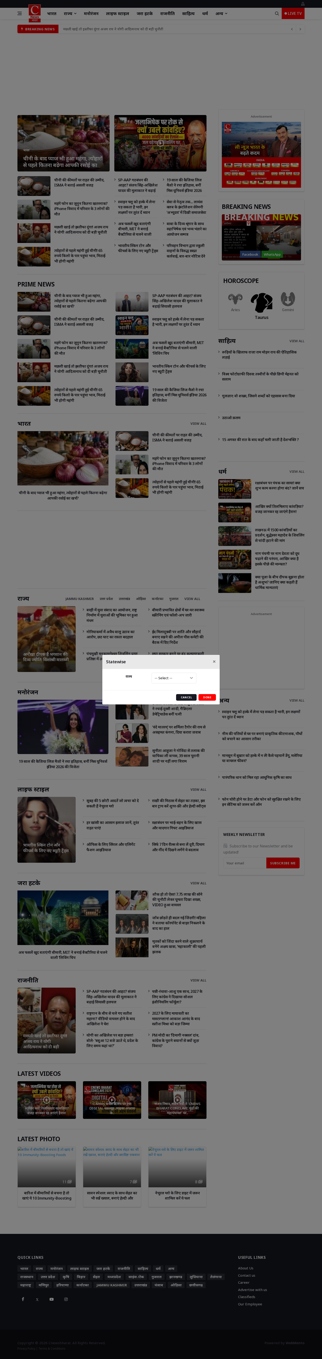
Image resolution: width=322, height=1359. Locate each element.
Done (207, 697)
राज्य (129, 676)
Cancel (186, 697)
